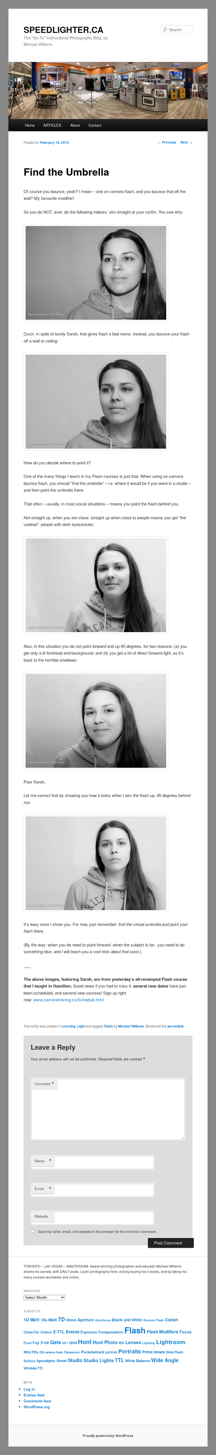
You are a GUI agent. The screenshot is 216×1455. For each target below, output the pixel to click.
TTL (119, 1360)
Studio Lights (99, 1360)
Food (28, 1342)
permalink (176, 1026)
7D (61, 1319)
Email (43, 1188)
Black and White (127, 1319)
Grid (73, 1342)
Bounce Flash (153, 1320)
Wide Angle (165, 1360)
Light (81, 1026)
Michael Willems (131, 1026)
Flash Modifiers (162, 1332)
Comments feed (37, 1400)
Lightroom (170, 1342)
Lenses (133, 1342)
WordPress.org (37, 1406)
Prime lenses (153, 1352)
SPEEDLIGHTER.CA (64, 29)
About (75, 125)
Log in (29, 1389)
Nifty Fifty (31, 1352)
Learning (68, 1026)
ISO (121, 1342)
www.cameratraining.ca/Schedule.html (68, 999)
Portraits (129, 1351)
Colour (46, 1332)
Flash (108, 1026)
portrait (111, 1352)
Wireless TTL (33, 1368)
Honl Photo (105, 1342)
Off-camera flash (51, 1352)
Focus (185, 1332)
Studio (75, 1360)
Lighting (148, 1343)
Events (72, 1332)
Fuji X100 (41, 1342)
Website (41, 1216)
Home (30, 125)
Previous (167, 142)
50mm (71, 1319)
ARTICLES (52, 125)
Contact (95, 125)
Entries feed (34, 1395)
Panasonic (72, 1352)
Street (62, 1360)
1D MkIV (32, 1320)
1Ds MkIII (49, 1319)
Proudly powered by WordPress (108, 1435)
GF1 (65, 1343)
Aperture (85, 1319)
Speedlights (46, 1360)
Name (43, 1160)
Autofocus (103, 1320)
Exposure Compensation (101, 1332)
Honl (84, 1341)
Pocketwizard (92, 1352)
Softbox (29, 1360)
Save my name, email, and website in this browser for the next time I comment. (97, 1231)
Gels (55, 1342)
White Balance (137, 1360)
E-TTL (59, 1332)
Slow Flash (174, 1352)
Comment (44, 1083)
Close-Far (31, 1332)
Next (186, 142)
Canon (171, 1320)
